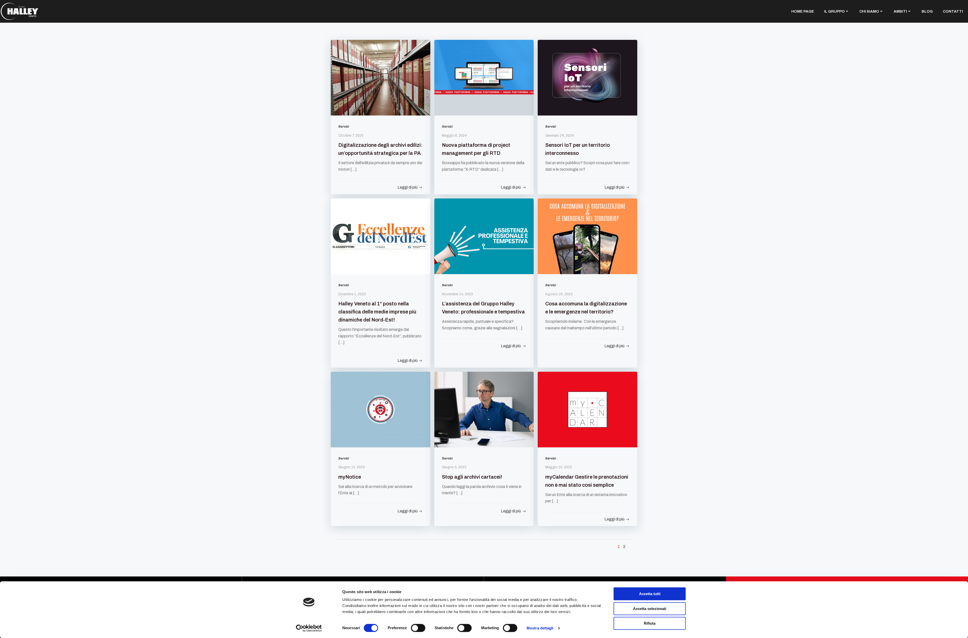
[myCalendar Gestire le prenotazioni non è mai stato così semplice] (587, 409)
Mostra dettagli (540, 628)
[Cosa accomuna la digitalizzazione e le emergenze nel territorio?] (587, 236)
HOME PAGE (802, 11)
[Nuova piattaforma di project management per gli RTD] (484, 77)
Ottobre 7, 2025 (351, 135)
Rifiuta (649, 623)
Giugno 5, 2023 (454, 467)
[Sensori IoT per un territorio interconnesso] (587, 77)
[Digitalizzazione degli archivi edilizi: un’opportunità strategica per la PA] (380, 77)
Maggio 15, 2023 (558, 467)
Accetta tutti (649, 594)
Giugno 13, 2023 (351, 467)
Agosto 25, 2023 (558, 294)
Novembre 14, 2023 (457, 294)
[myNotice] (380, 409)
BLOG (927, 11)
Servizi (343, 126)
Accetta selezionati (649, 608)
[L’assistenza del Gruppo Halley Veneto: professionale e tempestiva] (484, 236)
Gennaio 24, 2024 (559, 135)
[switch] (418, 627)
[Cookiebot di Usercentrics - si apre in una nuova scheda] (309, 628)
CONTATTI (953, 11)
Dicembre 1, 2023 (352, 294)
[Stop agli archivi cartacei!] (484, 409)
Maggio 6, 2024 (454, 135)
